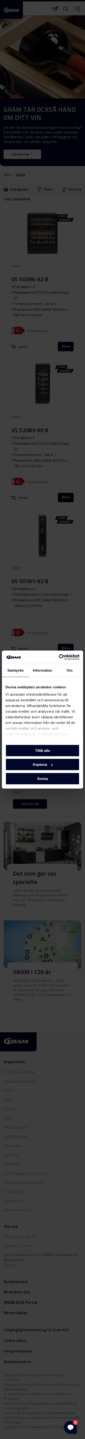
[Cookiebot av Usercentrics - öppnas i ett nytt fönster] (60, 657)
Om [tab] (69, 670)
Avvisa (42, 778)
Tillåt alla (42, 750)
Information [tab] (42, 670)
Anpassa (40, 764)
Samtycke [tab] (15, 670)
